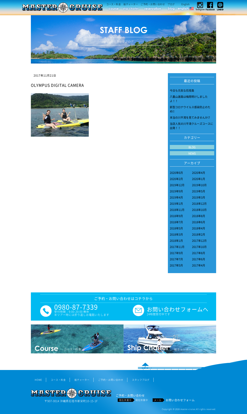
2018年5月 (176, 228)
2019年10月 (199, 185)
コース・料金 (113, 4)
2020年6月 (176, 172)
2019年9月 (176, 191)
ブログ (171, 4)
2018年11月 (177, 210)
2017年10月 (199, 247)
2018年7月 (176, 222)
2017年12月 (199, 240)
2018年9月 (176, 216)
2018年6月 (198, 222)
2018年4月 (198, 228)
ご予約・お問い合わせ (153, 4)
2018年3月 (176, 234)
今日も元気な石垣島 (182, 90)
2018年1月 (176, 240)
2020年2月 (176, 179)
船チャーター (131, 4)
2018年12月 (199, 203)
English (185, 4)
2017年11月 (177, 247)
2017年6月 (198, 259)
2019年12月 (177, 185)
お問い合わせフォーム (180, 400)
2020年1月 (198, 179)
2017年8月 (198, 253)
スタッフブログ (141, 380)
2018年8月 (198, 216)
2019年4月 (176, 197)
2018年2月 (198, 234)
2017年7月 (176, 259)
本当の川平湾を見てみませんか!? (190, 117)
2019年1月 (176, 203)
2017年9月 (176, 253)
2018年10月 (199, 210)
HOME (38, 380)
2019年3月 (198, 197)
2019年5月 (198, 191)
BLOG (192, 147)
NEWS (192, 153)
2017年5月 (176, 265)
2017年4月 (198, 265)
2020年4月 (198, 172)
